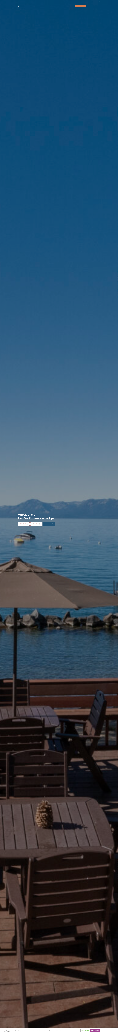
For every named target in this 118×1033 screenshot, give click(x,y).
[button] (79, 6)
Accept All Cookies (95, 1030)
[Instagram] (99, 1)
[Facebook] (97, 1)
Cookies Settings (85, 1030)
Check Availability (49, 524)
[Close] (115, 1030)
